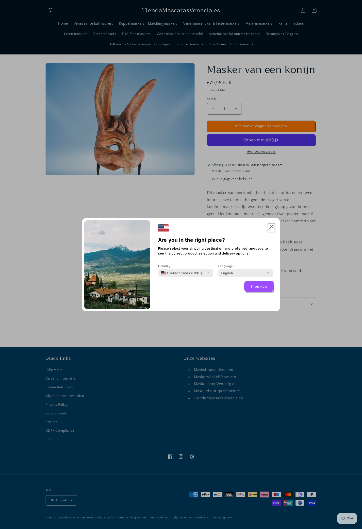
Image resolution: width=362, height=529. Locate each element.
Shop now (259, 286)
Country (164, 266)
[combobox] (182, 273)
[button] (271, 227)
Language (225, 266)
